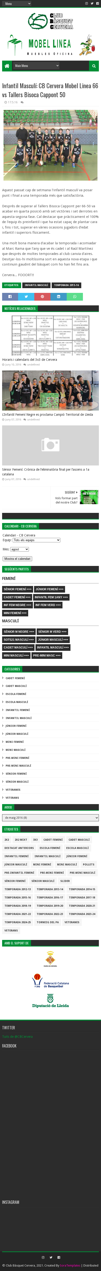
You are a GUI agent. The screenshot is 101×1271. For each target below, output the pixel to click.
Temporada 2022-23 (50, 914)
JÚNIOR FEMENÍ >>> (49, 589)
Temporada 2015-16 (66, 285)
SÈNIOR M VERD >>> (52, 631)
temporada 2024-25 (17, 922)
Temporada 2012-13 (17, 889)
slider (65, 881)
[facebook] (97, 3)
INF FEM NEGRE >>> (17, 605)
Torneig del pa (48, 922)
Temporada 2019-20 (50, 905)
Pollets (88, 864)
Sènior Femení (16, 773)
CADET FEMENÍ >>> (17, 597)
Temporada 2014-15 (82, 889)
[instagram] (86, 3)
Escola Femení (16, 694)
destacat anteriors (19, 848)
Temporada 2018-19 (17, 905)
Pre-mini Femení (17, 758)
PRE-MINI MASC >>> (47, 655)
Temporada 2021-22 (17, 914)
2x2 (6, 839)
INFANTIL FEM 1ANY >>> (51, 597)
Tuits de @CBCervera (17, 1036)
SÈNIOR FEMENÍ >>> (17, 589)
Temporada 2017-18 (82, 897)
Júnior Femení (16, 725)
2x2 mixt (21, 839)
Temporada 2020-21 (82, 905)
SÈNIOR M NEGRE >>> (19, 631)
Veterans (12, 797)
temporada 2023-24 (82, 914)
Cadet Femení (15, 678)
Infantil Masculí (36, 285)
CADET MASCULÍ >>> (18, 647)
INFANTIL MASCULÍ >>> (53, 647)
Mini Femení (15, 741)
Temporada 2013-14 (50, 889)
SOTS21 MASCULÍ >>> (19, 639)
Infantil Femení (18, 710)
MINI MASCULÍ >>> (16, 655)
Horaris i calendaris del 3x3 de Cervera (29, 359)
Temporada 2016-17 (50, 897)
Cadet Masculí (16, 686)
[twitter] (92, 3)
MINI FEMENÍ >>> (15, 613)
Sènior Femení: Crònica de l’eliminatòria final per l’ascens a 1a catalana (45, 472)
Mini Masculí (16, 750)
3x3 (35, 839)
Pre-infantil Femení (19, 872)
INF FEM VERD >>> (48, 605)
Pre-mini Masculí (18, 765)
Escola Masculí (17, 702)
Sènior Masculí (17, 781)
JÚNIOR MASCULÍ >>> (53, 639)
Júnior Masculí (17, 733)
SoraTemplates (70, 1265)
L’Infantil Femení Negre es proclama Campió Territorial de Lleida (47, 414)
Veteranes (13, 789)
